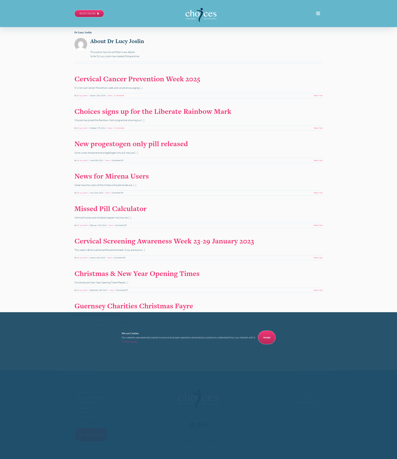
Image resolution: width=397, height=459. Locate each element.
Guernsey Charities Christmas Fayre (133, 306)
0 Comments (119, 95)
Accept (266, 337)
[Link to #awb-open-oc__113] (318, 13)
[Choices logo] (200, 9)
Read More (318, 95)
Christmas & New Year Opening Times (137, 273)
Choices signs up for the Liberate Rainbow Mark (152, 111)
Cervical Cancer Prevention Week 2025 (137, 79)
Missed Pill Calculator (110, 208)
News (109, 95)
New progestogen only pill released (131, 144)
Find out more (129, 341)
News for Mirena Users (111, 176)
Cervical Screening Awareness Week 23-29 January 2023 (164, 241)
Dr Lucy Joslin (82, 95)
